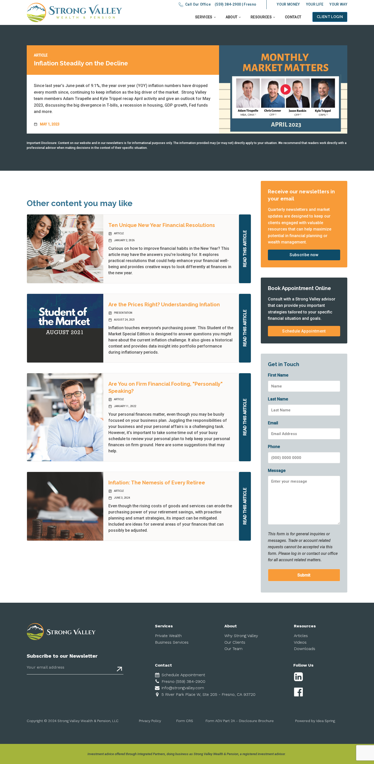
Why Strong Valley (241, 635)
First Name (278, 375)
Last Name (278, 399)
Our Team (233, 648)
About (232, 17)
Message (276, 470)
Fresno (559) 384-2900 (183, 681)
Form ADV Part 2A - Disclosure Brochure (240, 721)
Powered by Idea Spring (315, 721)
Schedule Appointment (304, 331)
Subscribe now (304, 254)
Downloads (304, 648)
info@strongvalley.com (183, 687)
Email (273, 423)
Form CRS (184, 721)
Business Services (172, 642)
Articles (301, 635)
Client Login (330, 17)
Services (203, 17)
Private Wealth (168, 635)
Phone (274, 446)
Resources (261, 17)
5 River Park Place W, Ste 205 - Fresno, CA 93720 (208, 694)
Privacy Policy (150, 721)
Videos (300, 642)
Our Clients (234, 642)
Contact (293, 17)
